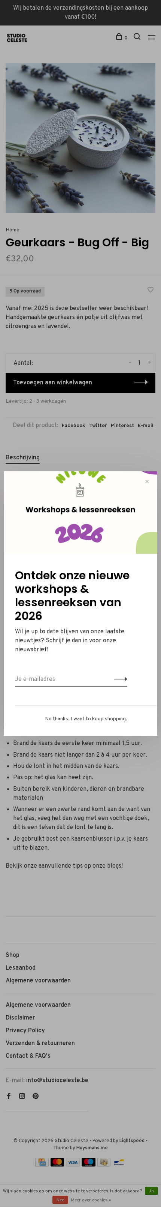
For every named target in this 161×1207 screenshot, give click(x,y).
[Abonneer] (118, 679)
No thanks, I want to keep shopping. (86, 719)
